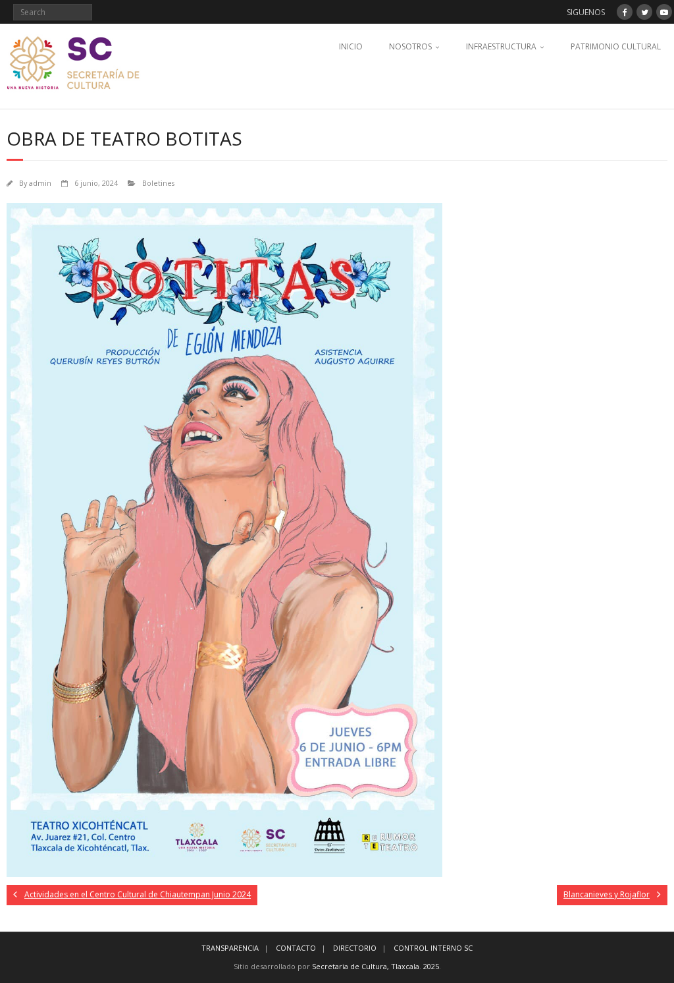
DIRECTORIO (354, 948)
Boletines (158, 183)
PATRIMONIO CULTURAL (616, 46)
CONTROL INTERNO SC (433, 948)
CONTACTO (296, 948)
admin (40, 183)
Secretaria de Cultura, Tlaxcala (365, 966)
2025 (431, 966)
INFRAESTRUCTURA (501, 46)
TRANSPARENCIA (230, 948)
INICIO (351, 46)
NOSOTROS (410, 46)
